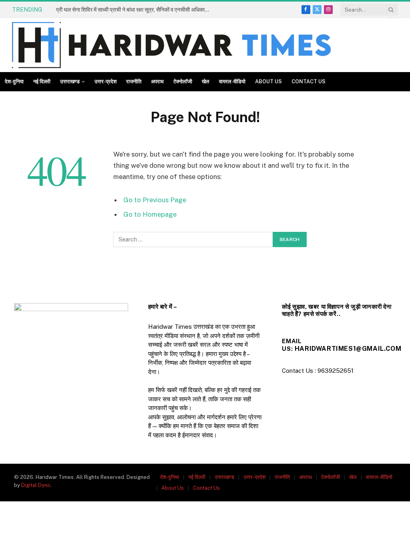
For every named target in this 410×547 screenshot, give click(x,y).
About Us (268, 81)
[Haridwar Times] (171, 45)
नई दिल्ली (41, 81)
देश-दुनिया (14, 81)
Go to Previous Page (154, 200)
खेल (205, 81)
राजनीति (133, 81)
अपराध (157, 81)
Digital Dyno (35, 485)
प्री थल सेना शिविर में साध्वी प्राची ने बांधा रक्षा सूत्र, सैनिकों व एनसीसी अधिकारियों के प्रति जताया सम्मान (136, 9)
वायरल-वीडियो (232, 81)
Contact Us (308, 81)
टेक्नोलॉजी (182, 81)
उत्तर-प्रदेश (105, 81)
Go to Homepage (150, 214)
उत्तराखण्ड (70, 81)
